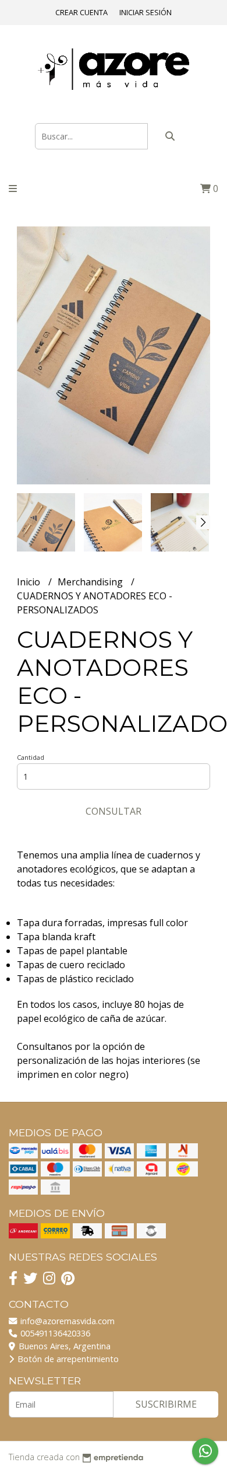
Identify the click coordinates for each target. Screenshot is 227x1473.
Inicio (29, 581)
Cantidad (30, 757)
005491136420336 (54, 1333)
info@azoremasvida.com (66, 1321)
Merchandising (91, 581)
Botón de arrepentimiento (67, 1358)
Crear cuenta (81, 12)
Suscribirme (166, 1404)
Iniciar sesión (145, 12)
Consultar (113, 811)
